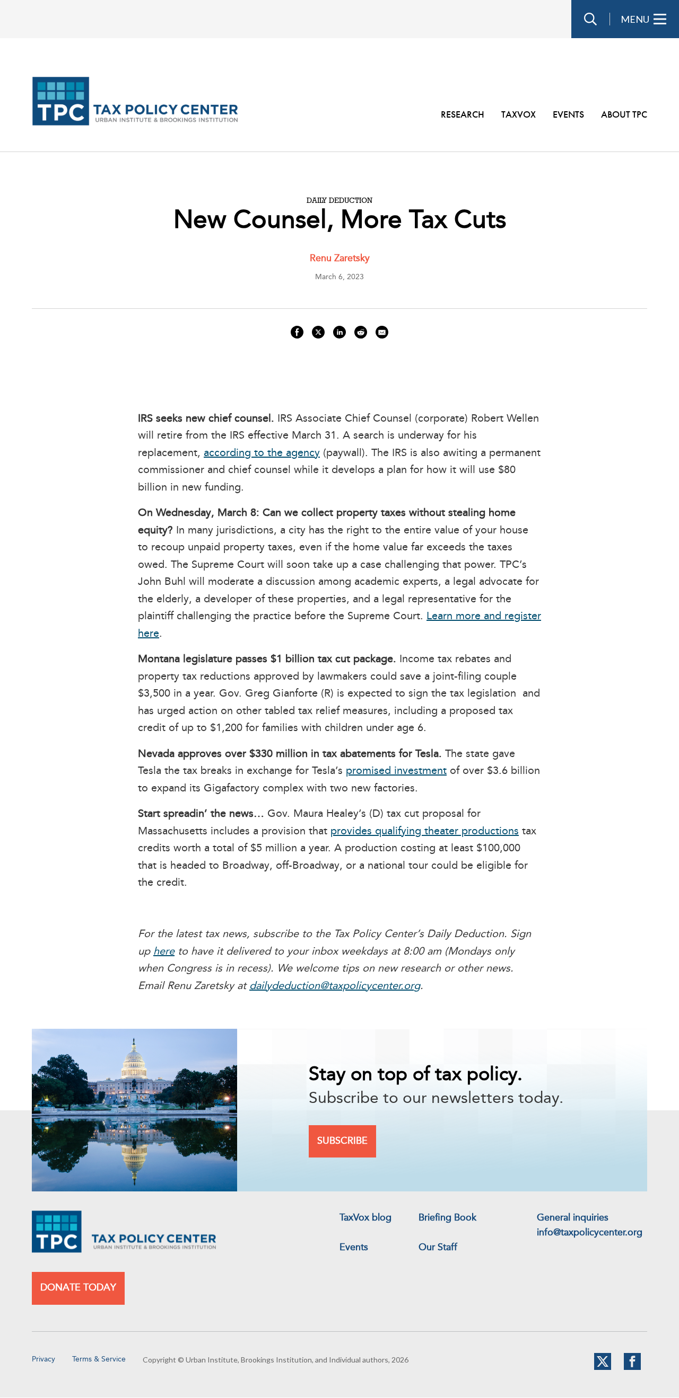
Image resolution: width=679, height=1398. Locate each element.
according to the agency (262, 453)
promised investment (396, 771)
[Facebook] (632, 1368)
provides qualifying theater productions (424, 831)
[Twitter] (602, 1368)
